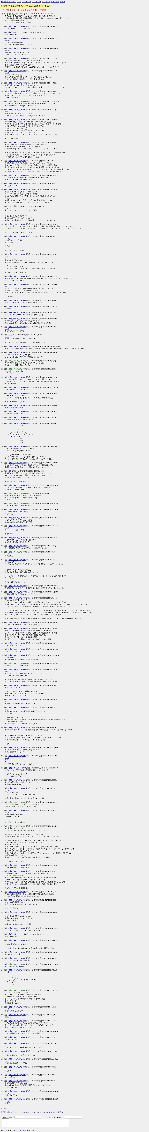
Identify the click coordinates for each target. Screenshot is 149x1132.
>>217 (7, 286)
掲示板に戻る (6, 1112)
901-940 (47, 2)
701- (39, 2)
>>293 (7, 1053)
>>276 (7, 896)
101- (19, 2)
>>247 (7, 528)
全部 (14, 2)
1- (17, 2)
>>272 (7, 942)
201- (23, 2)
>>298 (7, 1093)
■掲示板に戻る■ (7, 2)
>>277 (7, 914)
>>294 (7, 1069)
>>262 (7, 709)
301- (26, 2)
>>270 (7, 790)
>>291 (7, 1045)
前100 (53, 2)
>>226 (7, 329)
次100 (57, 2)
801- (43, 2)
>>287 (7, 1009)
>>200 (7, 40)
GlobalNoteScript (19, 1130)
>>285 (7, 972)
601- (36, 2)
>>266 (7, 758)
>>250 (7, 554)
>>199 (7, 50)
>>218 (7, 238)
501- (33, 2)
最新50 (62, 2)
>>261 (7, 671)
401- (29, 2)
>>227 (7, 337)
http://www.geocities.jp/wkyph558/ (16, 966)
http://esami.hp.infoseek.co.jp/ (14, 407)
